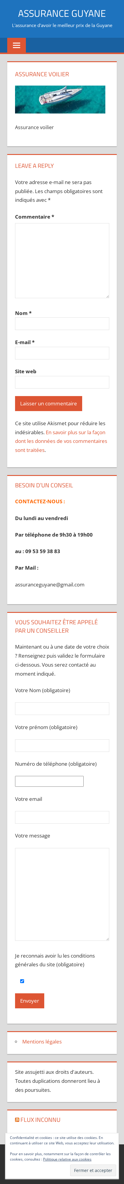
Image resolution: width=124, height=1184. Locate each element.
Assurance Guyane (62, 13)
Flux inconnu (40, 1119)
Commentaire (34, 216)
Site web (25, 371)
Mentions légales (42, 1041)
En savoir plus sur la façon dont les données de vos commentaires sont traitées (61, 441)
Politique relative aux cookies (67, 1159)
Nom (23, 313)
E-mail (25, 342)
